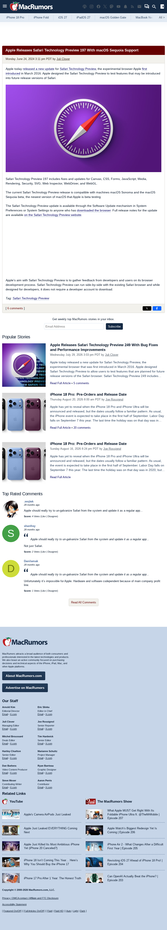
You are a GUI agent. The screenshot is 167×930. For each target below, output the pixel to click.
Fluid (49, 911)
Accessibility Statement (14, 904)
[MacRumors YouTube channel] (118, 6)
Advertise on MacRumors (25, 688)
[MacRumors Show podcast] (84, 6)
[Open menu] (4, 6)
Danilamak (31, 561)
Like (43, 516)
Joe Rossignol (114, 399)
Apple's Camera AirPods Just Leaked (47, 814)
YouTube (16, 801)
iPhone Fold (41, 17)
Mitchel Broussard (12, 736)
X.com (13, 714)
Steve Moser (9, 780)
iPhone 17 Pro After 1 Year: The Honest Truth (52, 878)
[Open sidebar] (162, 7)
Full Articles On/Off (34, 911)
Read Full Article (60, 383)
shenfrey (29, 526)
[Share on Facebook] (157, 308)
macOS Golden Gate (113, 17)
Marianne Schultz (47, 751)
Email (5, 714)
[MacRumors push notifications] (125, 6)
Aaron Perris (45, 780)
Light (75, 911)
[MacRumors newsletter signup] (139, 6)
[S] (11, 541)
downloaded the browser (94, 210)
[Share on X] (147, 308)
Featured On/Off (12, 911)
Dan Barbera (9, 765)
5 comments (81, 383)
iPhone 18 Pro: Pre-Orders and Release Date (88, 394)
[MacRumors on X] (105, 6)
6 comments (15, 308)
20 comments (82, 427)
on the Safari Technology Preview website (52, 215)
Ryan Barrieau (46, 765)
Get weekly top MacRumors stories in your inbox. (83, 319)
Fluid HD (58, 911)
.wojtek (28, 501)
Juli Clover (63, 59)
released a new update (38, 69)
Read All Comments (83, 602)
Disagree (52, 516)
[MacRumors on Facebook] (98, 6)
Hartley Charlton (11, 751)
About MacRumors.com (24, 676)
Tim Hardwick (45, 736)
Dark (82, 911)
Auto (68, 911)
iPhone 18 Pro (15, 17)
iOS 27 (62, 17)
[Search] (156, 6)
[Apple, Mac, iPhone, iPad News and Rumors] (31, 11)
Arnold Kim (8, 707)
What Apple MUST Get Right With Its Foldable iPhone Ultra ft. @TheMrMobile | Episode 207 (133, 814)
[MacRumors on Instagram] (91, 6)
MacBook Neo (145, 17)
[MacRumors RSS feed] (132, 6)
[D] (11, 576)
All (162, 17)
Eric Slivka (43, 707)
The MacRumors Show (114, 801)
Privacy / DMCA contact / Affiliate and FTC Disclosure (30, 898)
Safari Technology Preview (78, 69)
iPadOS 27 (83, 17)
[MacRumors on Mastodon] (111, 6)
